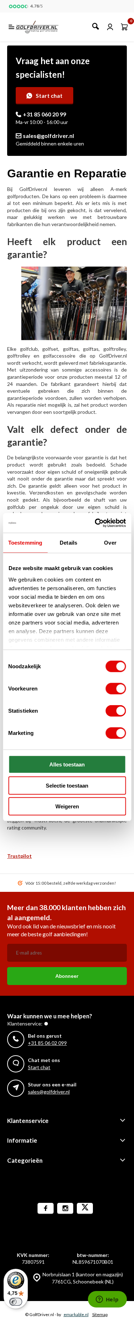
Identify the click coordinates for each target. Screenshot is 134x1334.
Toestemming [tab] (25, 543)
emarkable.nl (76, 1314)
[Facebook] (46, 1208)
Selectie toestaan (67, 785)
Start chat (49, 95)
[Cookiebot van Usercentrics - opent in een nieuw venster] (95, 522)
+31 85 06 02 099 (47, 1043)
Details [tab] (68, 543)
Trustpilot (19, 856)
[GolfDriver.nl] (45, 27)
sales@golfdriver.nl (48, 135)
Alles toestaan (67, 764)
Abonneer (67, 976)
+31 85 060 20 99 (44, 114)
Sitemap (100, 1314)
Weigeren (67, 806)
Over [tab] (110, 543)
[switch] (115, 688)
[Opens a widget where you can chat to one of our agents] (107, 1300)
